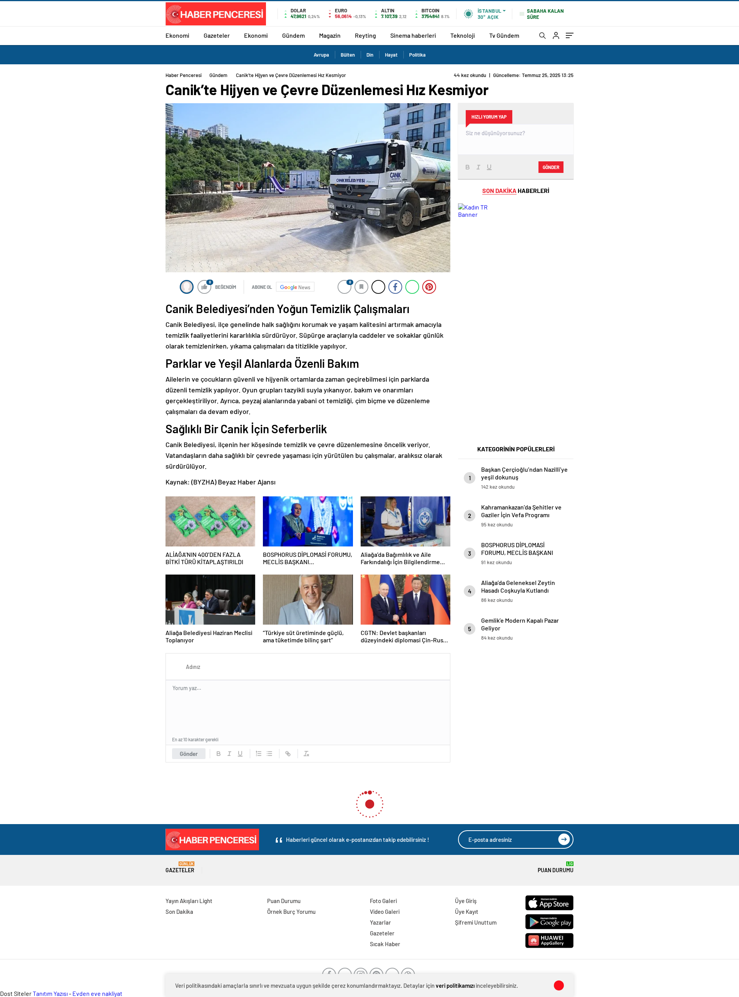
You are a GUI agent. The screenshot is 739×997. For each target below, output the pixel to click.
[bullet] (269, 753)
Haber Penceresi (184, 75)
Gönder (189, 753)
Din (369, 55)
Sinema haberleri (413, 35)
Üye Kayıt (466, 911)
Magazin (330, 35)
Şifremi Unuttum (476, 922)
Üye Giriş (466, 900)
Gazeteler (217, 35)
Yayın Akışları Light (189, 900)
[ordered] (258, 753)
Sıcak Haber (385, 943)
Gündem (293, 35)
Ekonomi (177, 35)
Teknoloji (462, 35)
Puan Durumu (555, 867)
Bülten (348, 55)
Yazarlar (380, 922)
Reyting (365, 35)
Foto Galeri (383, 900)
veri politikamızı (455, 985)
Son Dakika (179, 911)
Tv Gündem (504, 35)
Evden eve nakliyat (97, 993)
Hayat (391, 55)
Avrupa (321, 55)
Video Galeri (385, 911)
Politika (417, 55)
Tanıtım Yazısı (50, 993)
